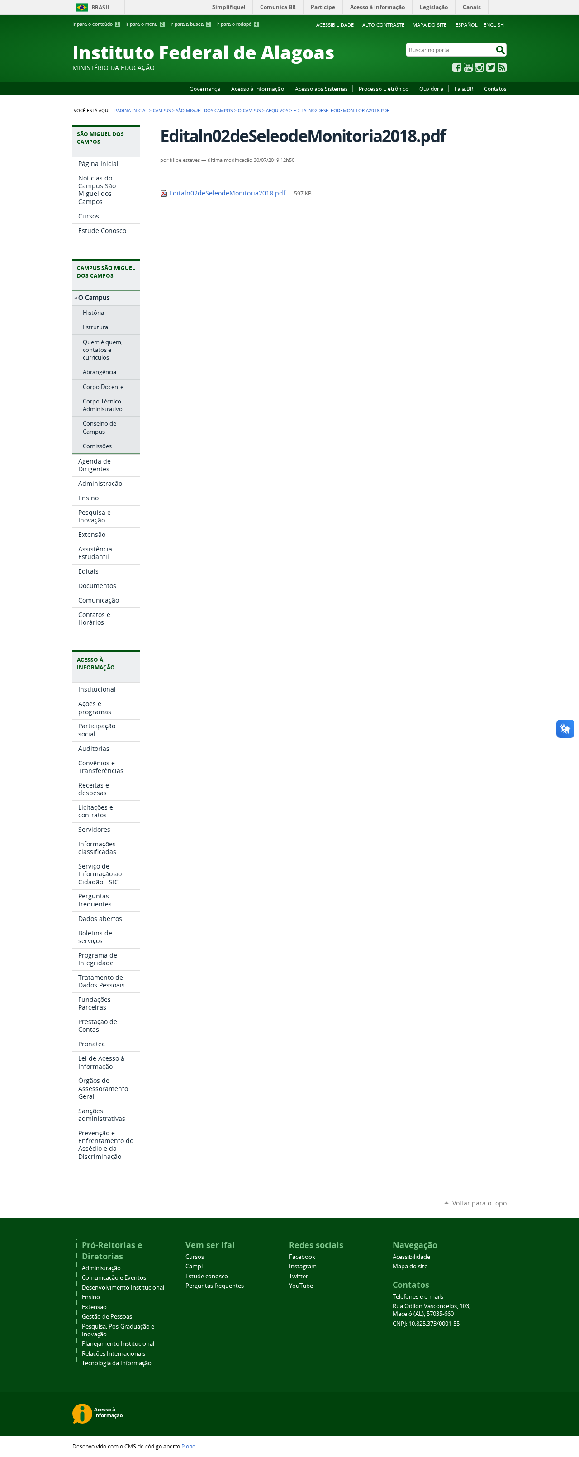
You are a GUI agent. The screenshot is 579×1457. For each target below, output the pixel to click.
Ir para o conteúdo (95, 24)
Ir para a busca (189, 24)
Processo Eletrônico (383, 88)
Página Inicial (130, 110)
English (494, 24)
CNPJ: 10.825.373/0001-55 (426, 1324)
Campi (194, 1266)
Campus (162, 110)
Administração (101, 1268)
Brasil (100, 7)
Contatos (495, 88)
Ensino (91, 1297)
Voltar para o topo (479, 1203)
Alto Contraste (383, 24)
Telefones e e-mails (418, 1296)
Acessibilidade (335, 24)
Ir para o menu (144, 24)
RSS (502, 67)
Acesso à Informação (257, 88)
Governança (205, 88)
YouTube (468, 67)
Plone (188, 1446)
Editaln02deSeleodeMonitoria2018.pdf (227, 193)
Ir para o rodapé (236, 24)
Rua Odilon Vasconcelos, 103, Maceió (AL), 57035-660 (431, 1310)
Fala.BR (464, 88)
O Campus (249, 110)
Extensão (94, 1307)
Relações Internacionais (113, 1353)
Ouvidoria (431, 88)
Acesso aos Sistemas (321, 88)
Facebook (456, 67)
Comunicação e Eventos (114, 1277)
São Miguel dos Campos (204, 110)
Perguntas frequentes (214, 1286)
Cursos (194, 1257)
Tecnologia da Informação (117, 1363)
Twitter (490, 67)
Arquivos (277, 110)
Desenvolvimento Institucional (123, 1287)
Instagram (479, 67)
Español (467, 24)
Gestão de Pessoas (107, 1316)
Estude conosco (206, 1276)
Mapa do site (429, 24)
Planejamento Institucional (118, 1344)
